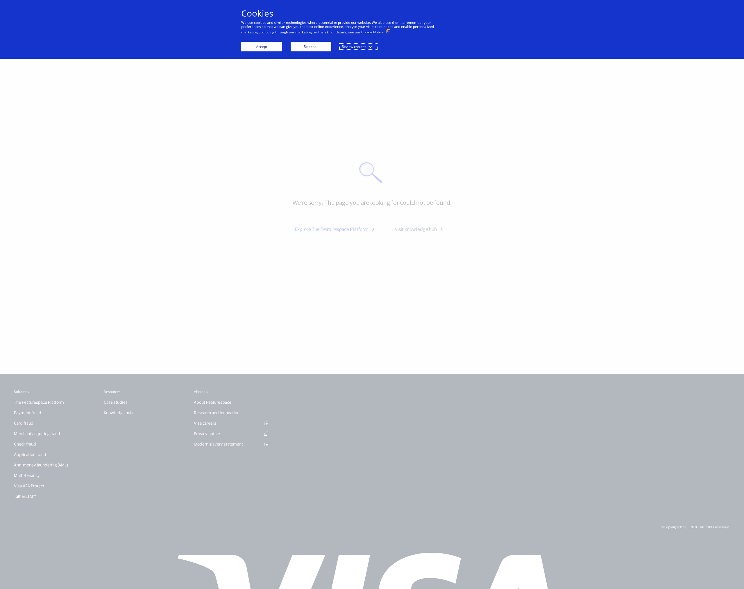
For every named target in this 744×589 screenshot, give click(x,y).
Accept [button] (261, 46)
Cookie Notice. (372, 32)
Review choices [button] (354, 46)
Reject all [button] (311, 46)
